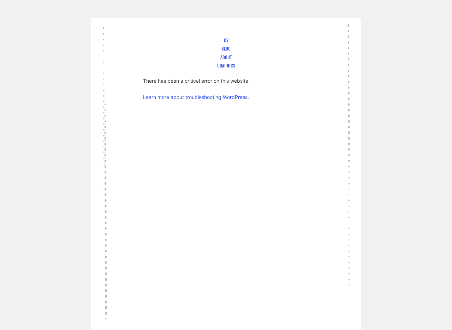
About (226, 57)
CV (226, 40)
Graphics (226, 66)
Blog (226, 49)
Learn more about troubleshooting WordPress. (196, 97)
